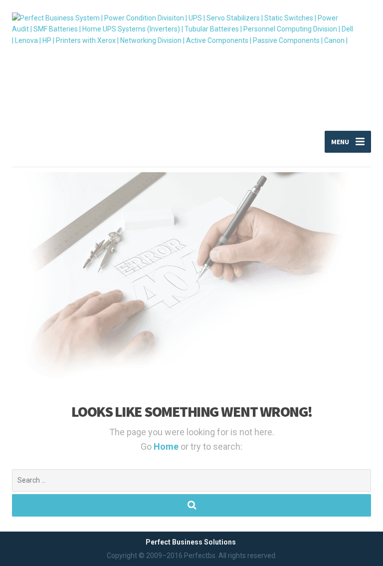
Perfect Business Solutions (191, 542)
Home (167, 446)
